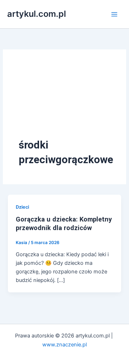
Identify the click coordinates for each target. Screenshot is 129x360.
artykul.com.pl (36, 14)
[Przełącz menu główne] (114, 14)
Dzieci (22, 207)
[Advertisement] (64, 101)
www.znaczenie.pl (64, 344)
